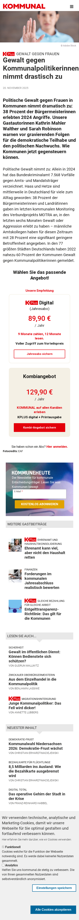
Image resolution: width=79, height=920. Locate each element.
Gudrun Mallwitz (27, 665)
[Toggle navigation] (71, 7)
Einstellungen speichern (54, 888)
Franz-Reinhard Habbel (31, 803)
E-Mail (17, 491)
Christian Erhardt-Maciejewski (37, 752)
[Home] (24, 7)
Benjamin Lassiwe (27, 688)
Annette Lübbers (26, 712)
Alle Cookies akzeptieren (53, 909)
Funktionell (13, 847)
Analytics (11, 865)
